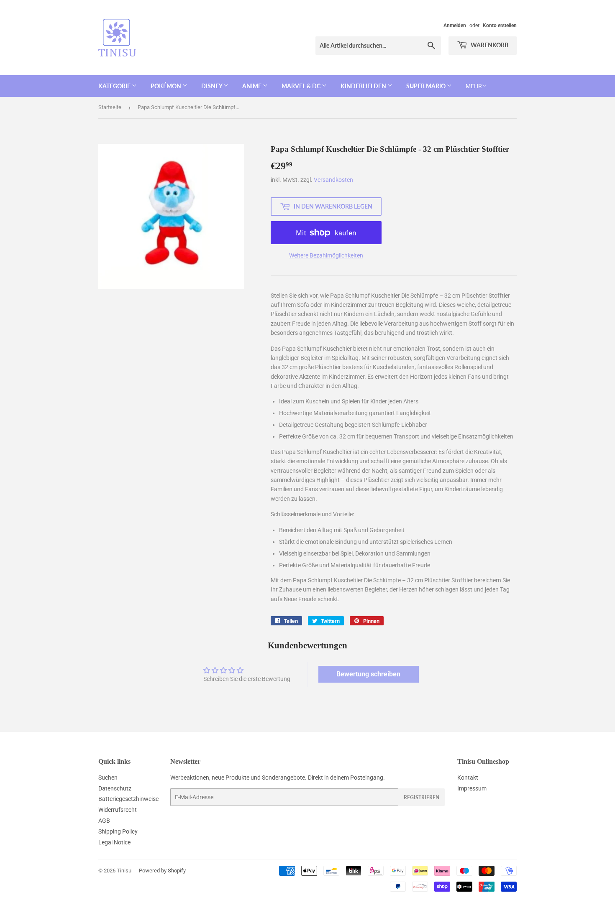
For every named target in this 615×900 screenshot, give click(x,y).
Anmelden (454, 25)
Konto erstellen (500, 25)
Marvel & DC (302, 85)
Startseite (109, 107)
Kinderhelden (364, 85)
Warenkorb (488, 44)
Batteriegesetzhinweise (128, 798)
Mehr (474, 86)
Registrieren (421, 797)
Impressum (472, 788)
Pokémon (166, 85)
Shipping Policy (118, 831)
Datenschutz (114, 788)
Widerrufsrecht (117, 809)
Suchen (108, 777)
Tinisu (124, 870)
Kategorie (115, 85)
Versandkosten (333, 179)
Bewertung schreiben (368, 674)
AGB (104, 820)
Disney (212, 85)
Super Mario (426, 85)
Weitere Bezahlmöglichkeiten (326, 255)
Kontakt (467, 777)
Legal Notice (114, 842)
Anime (252, 85)
